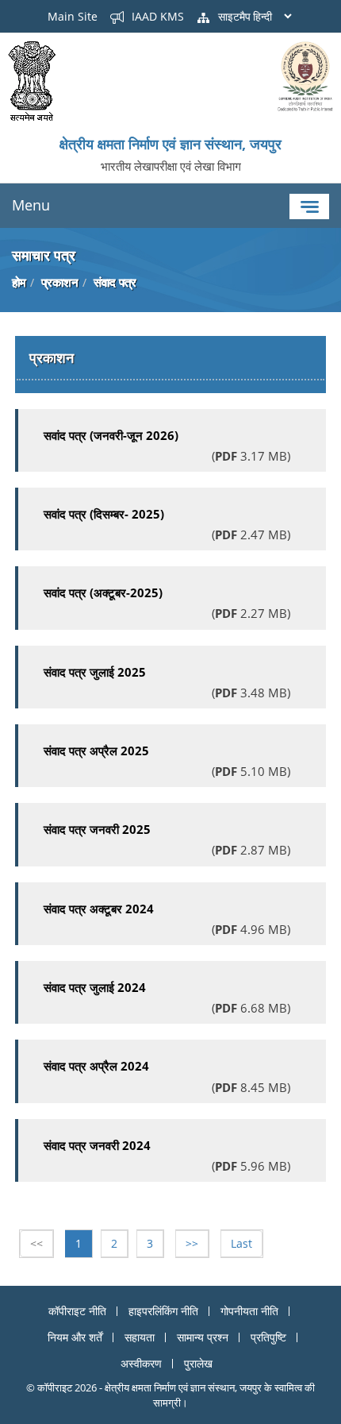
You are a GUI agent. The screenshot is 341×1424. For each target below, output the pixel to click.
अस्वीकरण (141, 1363)
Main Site (73, 16)
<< (36, 1243)
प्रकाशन (60, 282)
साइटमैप (233, 16)
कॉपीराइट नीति (77, 1310)
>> (192, 1243)
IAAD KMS (156, 16)
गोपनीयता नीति (249, 1310)
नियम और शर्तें (75, 1337)
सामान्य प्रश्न (202, 1337)
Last (241, 1243)
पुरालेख (198, 1363)
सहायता (140, 1337)
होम (19, 282)
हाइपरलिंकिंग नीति (163, 1310)
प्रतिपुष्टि (268, 1337)
